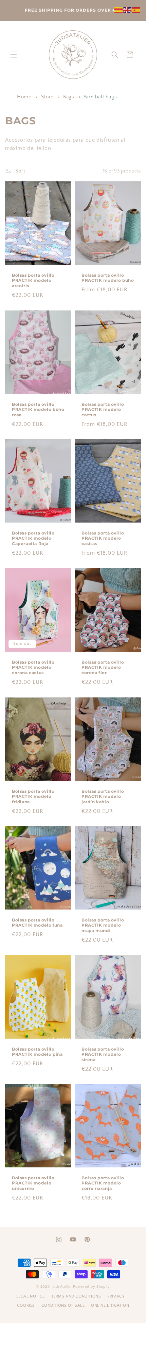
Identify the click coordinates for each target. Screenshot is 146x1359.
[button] (13, 54)
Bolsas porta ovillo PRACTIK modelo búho (107, 278)
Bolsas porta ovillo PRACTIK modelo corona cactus (33, 667)
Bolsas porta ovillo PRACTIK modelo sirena (102, 1054)
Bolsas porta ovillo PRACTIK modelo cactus (102, 409)
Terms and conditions (77, 1296)
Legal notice (31, 1296)
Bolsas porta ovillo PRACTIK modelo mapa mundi (102, 925)
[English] (127, 10)
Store (48, 97)
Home (24, 97)
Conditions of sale (63, 1305)
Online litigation (110, 1305)
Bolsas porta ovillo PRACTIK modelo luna (37, 922)
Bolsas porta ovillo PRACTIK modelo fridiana (33, 796)
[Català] (118, 10)
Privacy (116, 1296)
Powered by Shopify (91, 1287)
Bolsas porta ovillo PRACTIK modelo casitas (102, 538)
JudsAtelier (62, 1287)
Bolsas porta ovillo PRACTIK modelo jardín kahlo (102, 796)
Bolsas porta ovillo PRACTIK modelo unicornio (33, 1183)
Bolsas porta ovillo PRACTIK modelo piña (37, 1051)
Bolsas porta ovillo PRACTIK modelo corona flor (102, 667)
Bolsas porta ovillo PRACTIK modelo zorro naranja (102, 1183)
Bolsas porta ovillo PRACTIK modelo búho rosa (38, 409)
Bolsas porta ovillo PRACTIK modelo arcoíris (33, 280)
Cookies (26, 1305)
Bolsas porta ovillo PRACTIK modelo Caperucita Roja (33, 538)
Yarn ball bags (100, 97)
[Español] (136, 10)
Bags (69, 97)
